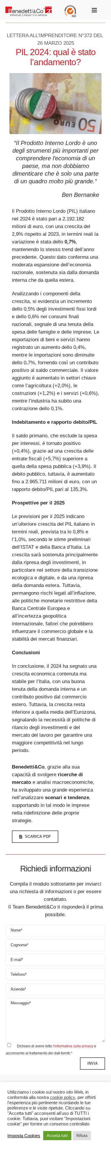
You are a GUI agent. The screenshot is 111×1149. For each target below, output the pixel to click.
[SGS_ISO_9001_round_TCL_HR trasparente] (71, 8)
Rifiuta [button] (81, 1135)
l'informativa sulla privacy (73, 1046)
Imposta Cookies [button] (23, 1135)
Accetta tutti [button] (57, 1135)
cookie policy (62, 1097)
